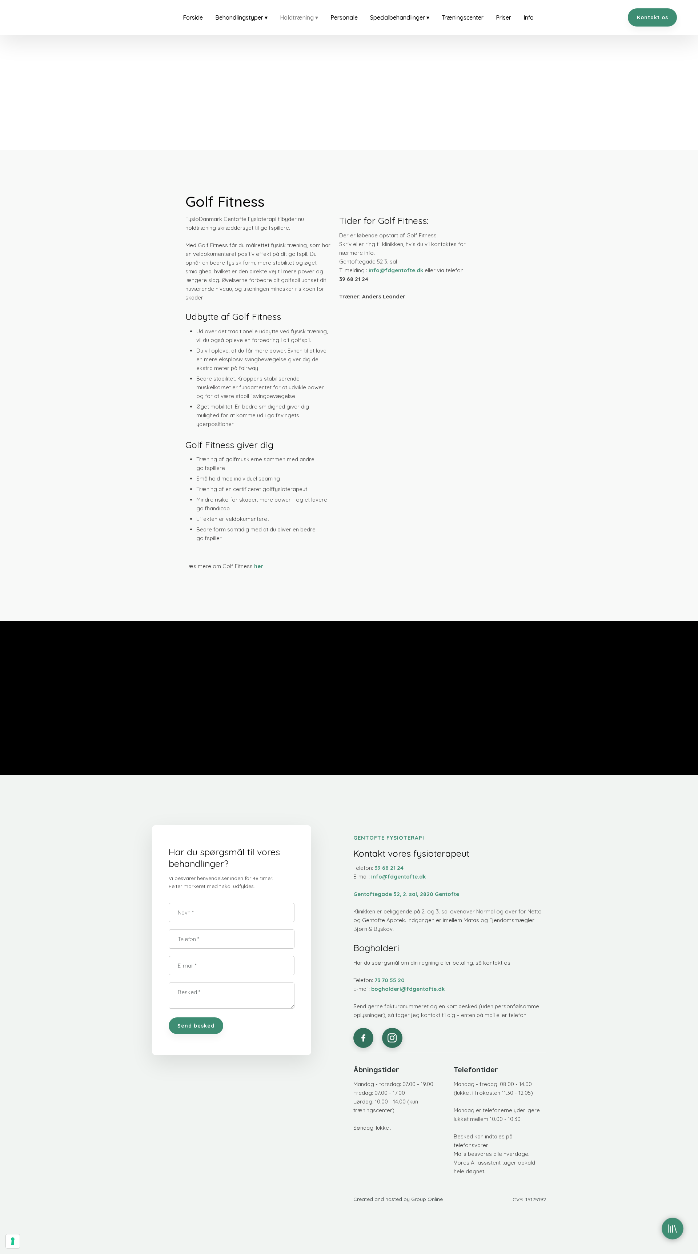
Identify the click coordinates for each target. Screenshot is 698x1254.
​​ (389, 980)
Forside (193, 17)
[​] (363, 1038)
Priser (503, 17)
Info (529, 17)
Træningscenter (463, 17)
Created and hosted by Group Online (398, 1199)
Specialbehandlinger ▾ (399, 17)
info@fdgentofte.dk (396, 270)
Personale (344, 17)
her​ (258, 566)
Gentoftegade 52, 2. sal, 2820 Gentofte (406, 894)
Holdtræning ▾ (299, 17)
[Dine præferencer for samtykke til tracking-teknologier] (13, 1241)
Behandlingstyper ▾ (241, 17)
